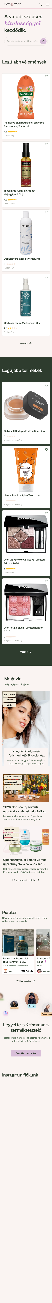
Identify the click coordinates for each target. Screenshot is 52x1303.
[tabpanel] (26, 204)
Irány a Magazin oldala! (23, 880)
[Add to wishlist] (46, 76)
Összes (24, 343)
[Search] (40, 4)
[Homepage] (12, 4)
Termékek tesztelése (26, 1053)
